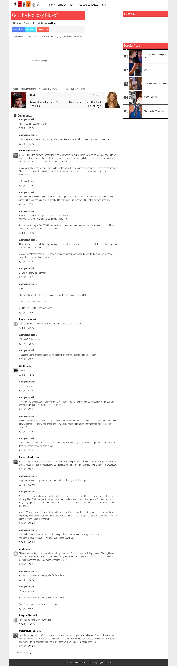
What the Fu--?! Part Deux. (155, 111)
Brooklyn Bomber (27, 457)
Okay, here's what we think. (155, 83)
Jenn (21, 549)
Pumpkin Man (25, 615)
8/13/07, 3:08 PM (26, 312)
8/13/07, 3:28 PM (26, 343)
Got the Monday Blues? (35, 15)
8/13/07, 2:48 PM (26, 277)
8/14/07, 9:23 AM (27, 484)
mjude (22, 366)
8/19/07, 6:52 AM (27, 646)
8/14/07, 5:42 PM (26, 579)
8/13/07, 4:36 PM (26, 375)
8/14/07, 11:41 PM (27, 624)
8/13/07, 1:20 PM (26, 185)
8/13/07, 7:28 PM (26, 469)
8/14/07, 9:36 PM (26, 608)
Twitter (32, 29)
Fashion (72, 4)
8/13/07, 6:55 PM (26, 409)
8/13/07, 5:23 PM (26, 390)
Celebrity (62, 4)
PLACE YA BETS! (150, 97)
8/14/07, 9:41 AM (27, 542)
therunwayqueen (27, 630)
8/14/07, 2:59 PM (26, 564)
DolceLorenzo (25, 319)
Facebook (19, 29)
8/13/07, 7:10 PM (26, 431)
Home (52, 4)
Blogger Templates (104, 662)
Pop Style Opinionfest (88, 4)
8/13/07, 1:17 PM (26, 143)
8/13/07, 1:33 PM (26, 261)
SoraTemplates (80, 662)
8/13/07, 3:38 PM (26, 359)
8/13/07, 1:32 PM (26, 233)
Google (44, 29)
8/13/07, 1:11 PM (26, 128)
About (103, 4)
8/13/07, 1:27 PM (26, 204)
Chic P (146, 70)
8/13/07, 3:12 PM (26, 328)
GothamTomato (26, 150)
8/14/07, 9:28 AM (27, 523)
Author (52, 23)
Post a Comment (24, 653)
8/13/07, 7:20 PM (26, 450)
